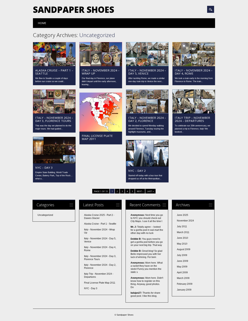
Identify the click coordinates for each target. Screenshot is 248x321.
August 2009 (183, 249)
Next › (140, 191)
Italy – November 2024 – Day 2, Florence (147, 119)
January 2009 (184, 289)
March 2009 (183, 278)
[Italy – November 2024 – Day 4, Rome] (193, 65)
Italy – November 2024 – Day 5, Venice (147, 71)
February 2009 (184, 284)
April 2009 (182, 272)
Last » (150, 191)
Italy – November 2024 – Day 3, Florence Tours (54, 119)
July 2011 (182, 226)
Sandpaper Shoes (73, 9)
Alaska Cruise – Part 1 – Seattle (54, 71)
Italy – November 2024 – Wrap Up (101, 71)
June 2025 (182, 215)
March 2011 (183, 232)
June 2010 (182, 238)
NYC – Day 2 (137, 171)
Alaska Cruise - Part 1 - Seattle (100, 223)
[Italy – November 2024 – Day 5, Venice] (147, 65)
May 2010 (182, 243)
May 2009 (182, 266)
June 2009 (182, 261)
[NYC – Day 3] (54, 162)
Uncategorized (45, 215)
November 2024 (185, 220)
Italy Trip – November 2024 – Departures (192, 119)
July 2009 (182, 255)
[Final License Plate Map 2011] (100, 130)
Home (42, 23)
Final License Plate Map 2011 (97, 137)
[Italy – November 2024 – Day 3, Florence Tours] (54, 112)
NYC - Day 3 (90, 288)
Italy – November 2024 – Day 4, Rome (194, 71)
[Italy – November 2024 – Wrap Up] (100, 65)
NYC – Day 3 (44, 167)
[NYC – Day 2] (147, 165)
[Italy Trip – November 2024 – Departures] (193, 112)
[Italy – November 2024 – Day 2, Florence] (147, 112)
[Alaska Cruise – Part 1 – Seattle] (54, 65)
